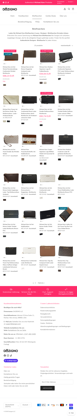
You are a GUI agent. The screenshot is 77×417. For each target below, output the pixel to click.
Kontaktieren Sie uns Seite (17, 332)
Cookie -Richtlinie (46, 325)
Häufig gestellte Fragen (12, 379)
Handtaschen (23, 18)
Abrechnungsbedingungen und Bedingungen (55, 328)
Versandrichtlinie (46, 319)
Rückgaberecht (45, 316)
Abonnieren (47, 390)
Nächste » (41, 285)
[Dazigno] (10, 11)
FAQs (37, 24)
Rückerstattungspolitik (48, 313)
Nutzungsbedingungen (48, 322)
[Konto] (64, 11)
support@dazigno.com (13, 326)
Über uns (63, 18)
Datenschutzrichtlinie (47, 310)
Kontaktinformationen (47, 332)
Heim (12, 18)
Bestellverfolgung (25, 24)
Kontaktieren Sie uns (51, 24)
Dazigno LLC (11, 413)
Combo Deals (51, 18)
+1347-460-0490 (29, 336)
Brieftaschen (37, 18)
